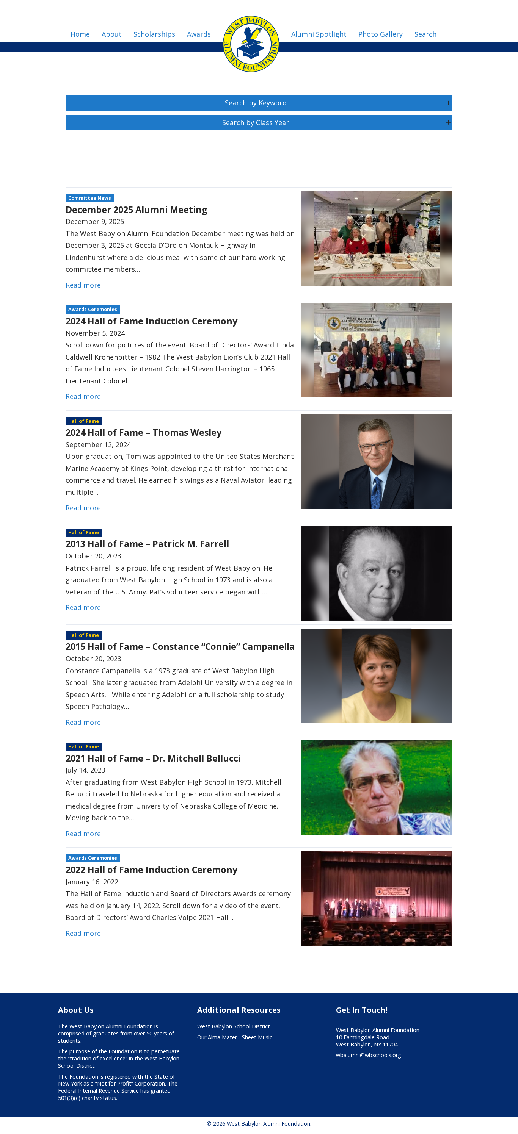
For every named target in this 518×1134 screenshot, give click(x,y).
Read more (83, 284)
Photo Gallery (380, 34)
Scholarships (154, 34)
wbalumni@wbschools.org (368, 1055)
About (112, 34)
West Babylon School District (233, 1026)
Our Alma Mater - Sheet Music (234, 1037)
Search (425, 34)
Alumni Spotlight (319, 34)
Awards (199, 34)
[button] (259, 103)
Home (80, 34)
